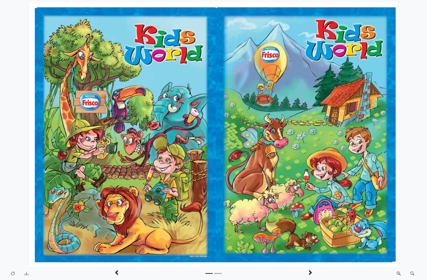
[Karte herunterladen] (26, 273)
